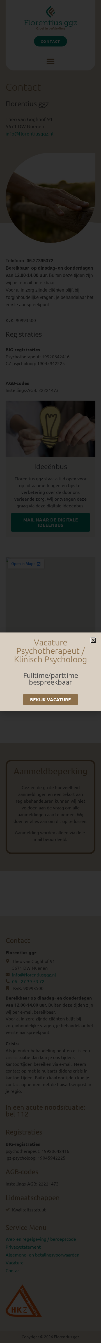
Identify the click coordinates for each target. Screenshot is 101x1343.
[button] (93, 640)
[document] (50, 671)
